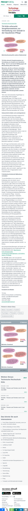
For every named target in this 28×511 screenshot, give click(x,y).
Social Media (17, 505)
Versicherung (6, 470)
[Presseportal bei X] (11, 496)
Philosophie (13, 313)
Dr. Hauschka (6, 455)
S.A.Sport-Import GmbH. (9, 450)
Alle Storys (6, 16)
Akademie (4, 502)
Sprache (5, 463)
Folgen (19, 16)
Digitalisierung (6, 476)
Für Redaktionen (18, 499)
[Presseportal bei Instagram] (14, 496)
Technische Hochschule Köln (9, 23)
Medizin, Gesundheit (7, 309)
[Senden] (25, 509)
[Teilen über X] (7, 509)
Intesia (4, 447)
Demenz (20, 313)
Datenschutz (5, 504)
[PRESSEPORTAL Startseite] (7, 2)
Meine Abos (24, 4)
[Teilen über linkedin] (21, 509)
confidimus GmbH (7, 445)
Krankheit (16, 309)
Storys (3, 4)
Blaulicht (9, 4)
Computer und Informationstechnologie (12, 481)
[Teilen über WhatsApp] (11, 509)
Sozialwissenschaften (7, 316)
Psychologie (5, 313)
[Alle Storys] (14, 13)
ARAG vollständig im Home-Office (11, 426)
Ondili (4, 457)
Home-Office (6, 473)
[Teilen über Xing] (16, 509)
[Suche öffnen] (22, 2)
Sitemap (4, 507)
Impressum (5, 499)
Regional (16, 4)
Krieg (4, 478)
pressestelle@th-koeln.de (8, 301)
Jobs (15, 502)
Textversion (17, 504)
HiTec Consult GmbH (8, 442)
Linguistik (5, 465)
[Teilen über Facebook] (2, 509)
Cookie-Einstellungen (7, 505)
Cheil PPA (5, 452)
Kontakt (4, 500)
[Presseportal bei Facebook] (9, 496)
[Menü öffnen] (26, 2)
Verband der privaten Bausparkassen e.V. (13, 460)
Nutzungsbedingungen (20, 500)
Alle (24, 377)
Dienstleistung (6, 468)
